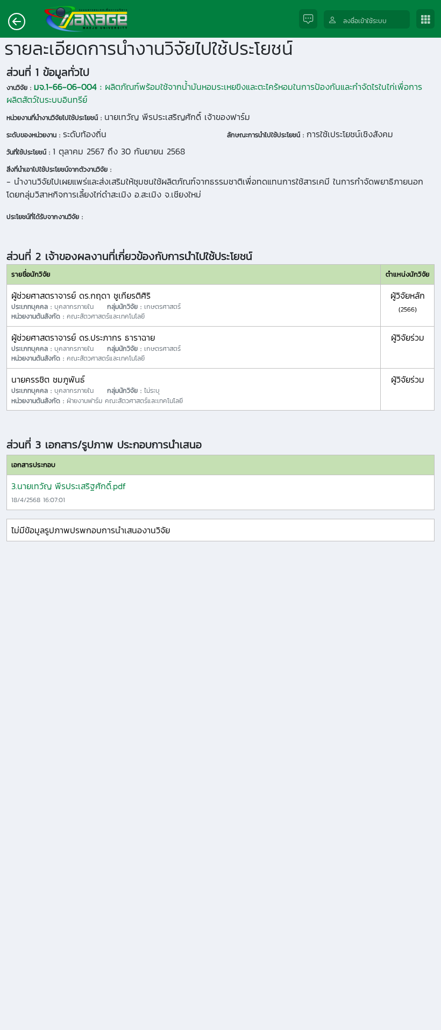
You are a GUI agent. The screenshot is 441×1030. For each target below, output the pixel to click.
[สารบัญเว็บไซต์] (428, 19)
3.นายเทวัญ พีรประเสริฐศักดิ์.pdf (68, 485)
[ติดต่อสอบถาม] (311, 19)
